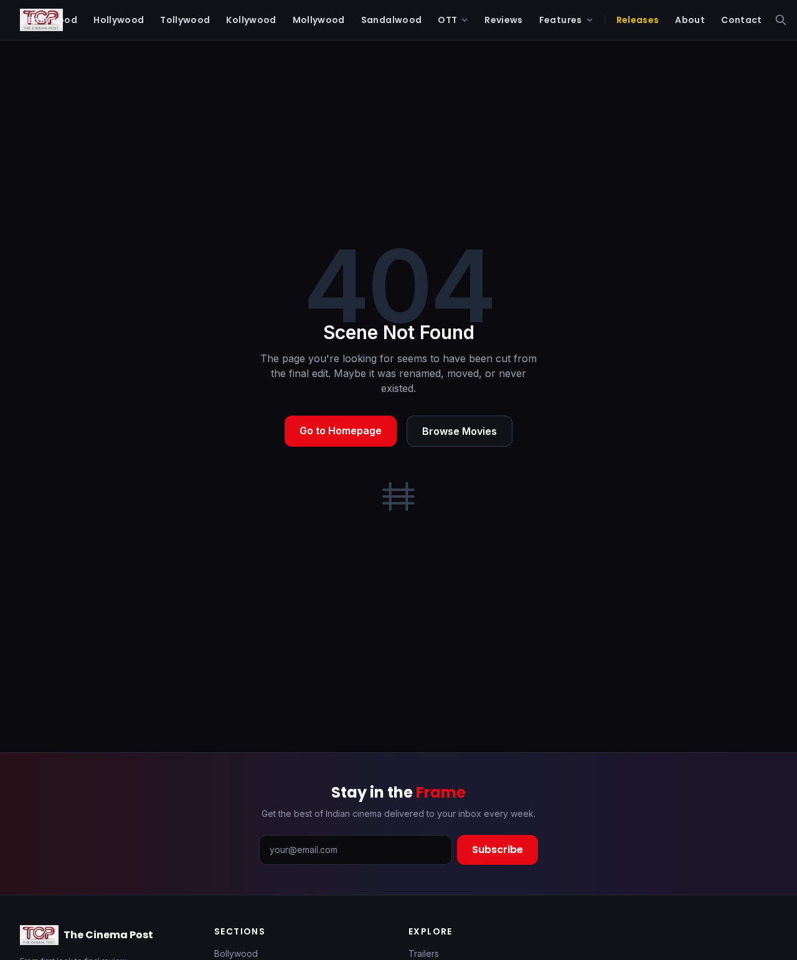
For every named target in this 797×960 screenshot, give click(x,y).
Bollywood (236, 953)
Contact (741, 20)
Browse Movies (459, 431)
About (690, 20)
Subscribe (497, 849)
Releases (637, 20)
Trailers (423, 953)
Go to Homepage (340, 430)
